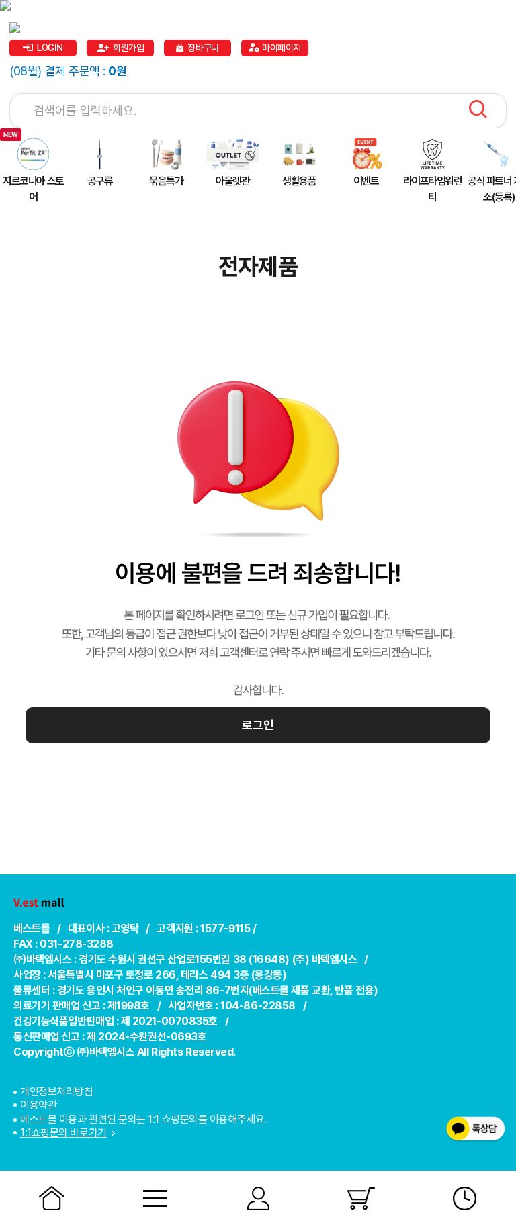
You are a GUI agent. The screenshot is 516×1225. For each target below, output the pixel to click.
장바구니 (202, 47)
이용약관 (38, 1105)
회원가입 (128, 47)
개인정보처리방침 (56, 1092)
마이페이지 (281, 47)
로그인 (258, 725)
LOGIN (50, 47)
